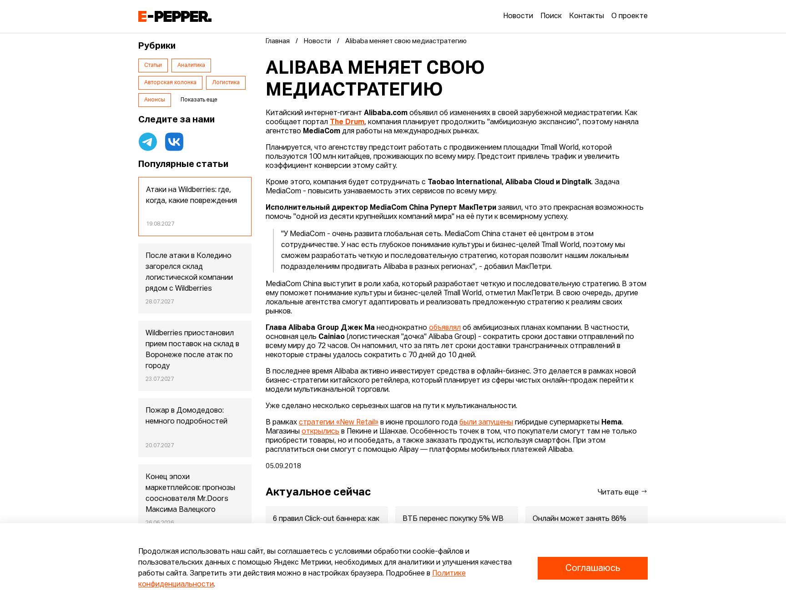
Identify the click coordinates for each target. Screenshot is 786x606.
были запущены (486, 422)
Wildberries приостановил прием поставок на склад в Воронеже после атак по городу (192, 350)
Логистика (226, 83)
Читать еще (619, 492)
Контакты (586, 16)
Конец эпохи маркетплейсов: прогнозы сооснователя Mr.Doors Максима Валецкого (190, 494)
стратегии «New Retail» (338, 422)
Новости (518, 16)
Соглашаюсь (592, 568)
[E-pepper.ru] (175, 16)
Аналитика (191, 65)
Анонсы (154, 100)
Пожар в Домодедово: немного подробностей (186, 416)
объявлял (445, 328)
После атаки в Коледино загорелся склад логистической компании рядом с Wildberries (189, 272)
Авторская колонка (170, 83)
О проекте (629, 16)
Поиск (551, 16)
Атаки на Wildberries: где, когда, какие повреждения (191, 196)
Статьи (153, 65)
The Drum (347, 122)
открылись (320, 431)
